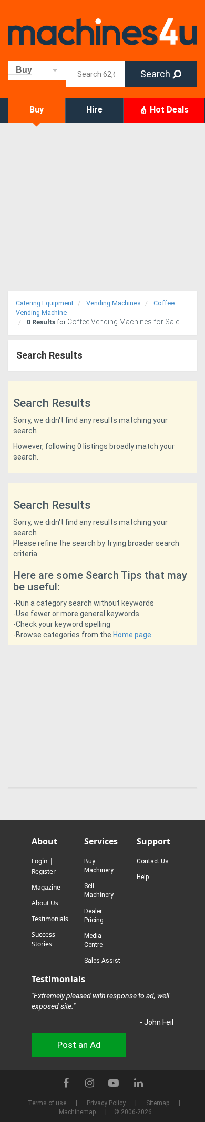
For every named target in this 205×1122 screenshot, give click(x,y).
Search (156, 73)
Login (39, 860)
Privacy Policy (106, 1103)
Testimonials (50, 918)
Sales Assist (102, 960)
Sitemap (157, 1103)
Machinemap (77, 1112)
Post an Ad (79, 1044)
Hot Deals (168, 110)
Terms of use (47, 1103)
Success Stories (43, 939)
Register (44, 871)
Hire (94, 110)
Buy (36, 110)
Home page (132, 634)
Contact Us (153, 861)
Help (143, 877)
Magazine (46, 887)
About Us (45, 903)
